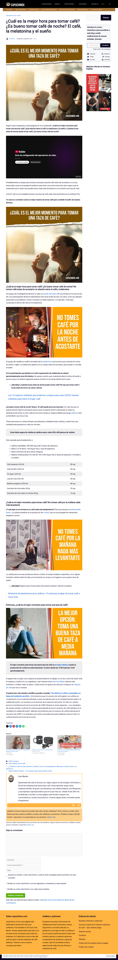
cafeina (14, 763)
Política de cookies (86, 947)
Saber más (51, 817)
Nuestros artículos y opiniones (90, 921)
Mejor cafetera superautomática (49, 9)
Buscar (106, 18)
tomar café (21, 763)
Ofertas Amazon (46, 4)
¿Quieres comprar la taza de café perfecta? (42, 749)
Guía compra (82, 4)
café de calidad (58, 682)
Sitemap (82, 939)
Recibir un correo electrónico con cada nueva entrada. (28, 889)
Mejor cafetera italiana (83, 9)
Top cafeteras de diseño (96, 9)
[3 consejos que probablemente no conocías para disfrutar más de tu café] (18, 742)
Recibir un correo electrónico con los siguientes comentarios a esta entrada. (37, 883)
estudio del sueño (50, 294)
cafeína (74, 413)
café (9, 763)
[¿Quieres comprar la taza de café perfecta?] (44, 742)
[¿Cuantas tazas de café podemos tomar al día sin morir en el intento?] (69, 742)
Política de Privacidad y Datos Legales (93, 943)
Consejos (15, 761)
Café (102, 4)
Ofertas (57, 4)
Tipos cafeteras (69, 4)
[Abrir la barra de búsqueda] (110, 4)
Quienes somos (85, 932)
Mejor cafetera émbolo (21, 9)
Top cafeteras (9, 9)
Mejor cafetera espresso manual (67, 9)
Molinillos (95, 4)
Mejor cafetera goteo (34, 9)
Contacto (82, 935)
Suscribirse (105, 45)
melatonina (46, 362)
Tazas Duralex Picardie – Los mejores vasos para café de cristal (30, 771)
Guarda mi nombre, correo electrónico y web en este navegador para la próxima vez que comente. (42, 876)
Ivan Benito (12, 38)
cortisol (46, 513)
